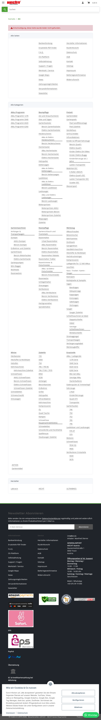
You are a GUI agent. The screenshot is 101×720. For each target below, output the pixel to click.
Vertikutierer (44, 289)
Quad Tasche (44, 413)
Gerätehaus (71, 130)
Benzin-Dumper (20, 245)
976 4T (72, 431)
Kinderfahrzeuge (76, 395)
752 (70, 416)
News (41, 79)
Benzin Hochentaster (50, 154)
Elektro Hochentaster (50, 157)
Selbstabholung (45, 61)
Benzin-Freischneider (50, 275)
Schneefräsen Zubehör (23, 388)
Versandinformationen (48, 88)
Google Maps (44, 75)
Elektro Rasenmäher (50, 252)
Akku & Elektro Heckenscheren (48, 138)
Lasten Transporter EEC (79, 179)
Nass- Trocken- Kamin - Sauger (76, 271)
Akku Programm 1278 (19, 116)
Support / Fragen (46, 66)
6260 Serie (73, 370)
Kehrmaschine (45, 402)
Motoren (70, 438)
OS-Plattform (44, 57)
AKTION (15, 465)
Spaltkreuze (43, 433)
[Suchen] (5, 9)
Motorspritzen (44, 204)
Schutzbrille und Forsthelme (50, 430)
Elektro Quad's (75, 148)
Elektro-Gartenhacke (22, 259)
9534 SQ (72, 445)
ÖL (40, 409)
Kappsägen (74, 294)
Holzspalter (43, 161)
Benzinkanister (45, 384)
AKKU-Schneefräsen (22, 377)
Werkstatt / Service (46, 70)
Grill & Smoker (72, 134)
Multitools (15, 269)
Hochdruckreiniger (74, 256)
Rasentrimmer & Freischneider (45, 263)
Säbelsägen (74, 302)
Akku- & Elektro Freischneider (48, 269)
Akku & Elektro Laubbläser (47, 182)
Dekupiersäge (75, 291)
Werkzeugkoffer (73, 347)
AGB (68, 57)
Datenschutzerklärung (51, 518)
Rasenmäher (44, 237)
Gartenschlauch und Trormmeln (47, 232)
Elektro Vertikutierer (50, 300)
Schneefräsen (16, 374)
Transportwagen (73, 340)
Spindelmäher (44, 307)
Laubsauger (43, 191)
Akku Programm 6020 (19, 123)
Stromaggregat (73, 336)
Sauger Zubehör (76, 312)
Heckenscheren (45, 134)
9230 (41, 377)
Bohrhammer (72, 238)
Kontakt (70, 61)
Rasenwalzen (16, 273)
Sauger (69, 309)
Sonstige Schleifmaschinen (76, 327)
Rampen (42, 416)
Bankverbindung (45, 43)
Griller (41, 392)
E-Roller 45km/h (76, 172)
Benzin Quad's (75, 144)
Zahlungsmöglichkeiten (48, 84)
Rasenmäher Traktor (47, 259)
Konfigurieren (78, 700)
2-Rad (71, 392)
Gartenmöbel (72, 116)
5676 (71, 459)
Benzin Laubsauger (50, 201)
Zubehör (42, 222)
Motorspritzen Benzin (50, 211)
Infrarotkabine (44, 399)
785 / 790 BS (44, 367)
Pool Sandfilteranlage (78, 123)
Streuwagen (44, 285)
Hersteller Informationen (77, 43)
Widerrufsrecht (73, 79)
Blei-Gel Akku (74, 374)
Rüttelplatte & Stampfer (76, 280)
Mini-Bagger (16, 266)
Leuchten (70, 267)
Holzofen (14, 363)
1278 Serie (73, 359)
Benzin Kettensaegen (50, 174)
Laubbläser (43, 178)
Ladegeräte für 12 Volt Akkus (78, 263)
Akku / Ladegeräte (74, 356)
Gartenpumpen (17, 262)
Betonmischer (72, 235)
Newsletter (43, 93)
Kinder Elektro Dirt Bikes (79, 151)
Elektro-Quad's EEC (77, 175)
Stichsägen (73, 305)
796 (70, 424)
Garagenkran (72, 246)
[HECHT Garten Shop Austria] (14, 3)
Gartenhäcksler (45, 123)
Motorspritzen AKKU (50, 208)
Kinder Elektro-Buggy (78, 155)
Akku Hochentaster (49, 150)
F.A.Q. (41, 52)
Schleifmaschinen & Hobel (77, 316)
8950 (41, 374)
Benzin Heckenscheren (51, 143)
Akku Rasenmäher (49, 245)
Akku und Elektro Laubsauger (49, 196)
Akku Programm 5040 (19, 119)
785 (70, 420)
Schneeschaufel (17, 395)
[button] (83, 2)
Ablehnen (78, 707)
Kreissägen (74, 298)
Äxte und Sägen (45, 119)
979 (70, 434)
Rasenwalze (43, 278)
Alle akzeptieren (78, 693)
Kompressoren (73, 260)
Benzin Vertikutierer (50, 296)
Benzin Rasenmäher (50, 248)
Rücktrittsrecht (73, 48)
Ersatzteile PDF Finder (48, 48)
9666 (71, 448)
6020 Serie (73, 367)
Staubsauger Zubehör (48, 437)
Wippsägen (43, 219)
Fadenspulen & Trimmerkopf (78, 384)
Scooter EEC (74, 182)
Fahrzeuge (71, 388)
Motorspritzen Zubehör (51, 215)
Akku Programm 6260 (19, 126)
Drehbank (71, 242)
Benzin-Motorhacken (22, 255)
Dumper (14, 237)
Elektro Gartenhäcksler (51, 130)
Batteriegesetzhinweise (76, 75)
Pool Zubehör (74, 126)
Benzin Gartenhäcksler (51, 126)
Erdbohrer (43, 388)
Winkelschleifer (75, 333)
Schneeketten (16, 392)
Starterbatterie (75, 381)
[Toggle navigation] (3, 1)
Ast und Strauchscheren (49, 116)
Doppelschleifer (76, 319)
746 (70, 409)
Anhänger (43, 381)
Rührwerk (71, 277)
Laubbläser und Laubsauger (78, 427)
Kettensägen (44, 165)
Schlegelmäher (45, 282)
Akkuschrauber (73, 231)
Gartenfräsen (16, 252)
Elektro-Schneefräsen (22, 384)
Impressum (10, 713)
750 (40, 363)
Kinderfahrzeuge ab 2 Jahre (78, 159)
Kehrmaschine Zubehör (23, 370)
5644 (71, 456)
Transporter (74, 402)
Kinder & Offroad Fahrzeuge (78, 141)
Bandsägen (74, 287)
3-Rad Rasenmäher (49, 241)
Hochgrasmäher (45, 303)
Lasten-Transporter (77, 165)
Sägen (69, 284)
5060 (41, 359)
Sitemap (70, 66)
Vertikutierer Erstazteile (76, 452)
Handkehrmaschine (75, 249)
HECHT (41, 488)
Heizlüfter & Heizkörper (76, 253)
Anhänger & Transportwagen (17, 232)
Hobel (71, 323)
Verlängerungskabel (75, 343)
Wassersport (72, 186)
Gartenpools (72, 119)
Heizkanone (15, 356)
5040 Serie (73, 363)
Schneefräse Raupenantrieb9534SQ (48, 421)
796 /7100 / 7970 (45, 370)
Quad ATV (73, 399)
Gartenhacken (72, 406)
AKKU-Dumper (20, 241)
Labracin (14, 488)
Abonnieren (84, 527)
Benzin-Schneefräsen (22, 381)
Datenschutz (22, 713)
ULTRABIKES (71, 488)
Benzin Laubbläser (49, 188)
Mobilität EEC (72, 168)
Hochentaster (44, 147)
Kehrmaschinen (17, 367)
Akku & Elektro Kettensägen (47, 169)
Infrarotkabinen (73, 137)
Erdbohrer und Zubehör (21, 248)
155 (40, 356)
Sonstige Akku (75, 377)
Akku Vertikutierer (49, 292)
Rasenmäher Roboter (50, 255)
